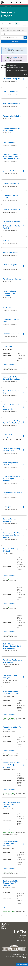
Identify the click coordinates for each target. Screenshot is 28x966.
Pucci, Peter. (7, 346)
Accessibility (23, 935)
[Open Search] (20, 2)
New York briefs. (9, 142)
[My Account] (11, 2)
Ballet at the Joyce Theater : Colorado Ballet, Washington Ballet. (12, 646)
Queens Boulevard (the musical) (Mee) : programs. (11, 765)
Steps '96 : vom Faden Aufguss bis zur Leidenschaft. (11, 407)
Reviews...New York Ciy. (12, 210)
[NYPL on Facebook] (14, 932)
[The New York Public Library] (2, 2)
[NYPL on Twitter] (18, 932)
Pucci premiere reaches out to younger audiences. (11, 479)
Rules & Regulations (21, 940)
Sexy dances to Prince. (11, 334)
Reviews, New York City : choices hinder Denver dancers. (12, 535)
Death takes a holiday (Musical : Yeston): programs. (10, 844)
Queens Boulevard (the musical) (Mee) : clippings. (11, 804)
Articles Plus (10, 49)
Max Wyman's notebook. (12, 103)
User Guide (15, 57)
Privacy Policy (22, 938)
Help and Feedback (22, 964)
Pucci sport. (7, 507)
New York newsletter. (11, 91)
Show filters (15, 41)
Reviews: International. (11, 183)
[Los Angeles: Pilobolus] (11, 171)
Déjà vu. (6, 240)
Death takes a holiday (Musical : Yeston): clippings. (10, 883)
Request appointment (9, 364)
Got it (25, 74)
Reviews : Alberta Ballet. (12, 116)
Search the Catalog (7, 24)
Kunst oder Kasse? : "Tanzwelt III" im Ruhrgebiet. (10, 293)
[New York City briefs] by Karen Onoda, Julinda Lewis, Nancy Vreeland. (12, 157)
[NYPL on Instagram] (21, 932)
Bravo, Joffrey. (8, 307)
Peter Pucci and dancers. (12, 279)
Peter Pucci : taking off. (11, 79)
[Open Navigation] (25, 2)
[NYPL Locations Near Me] (16, 2)
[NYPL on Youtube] (24, 932)
